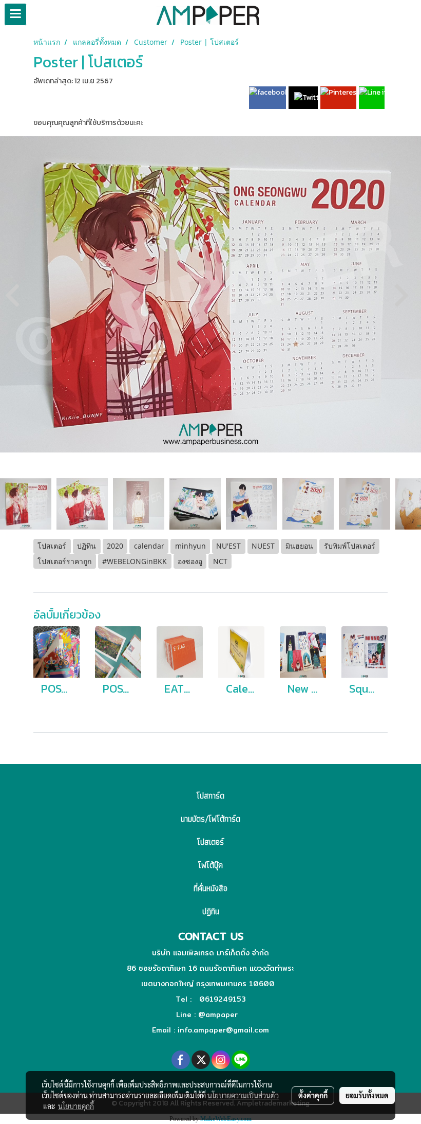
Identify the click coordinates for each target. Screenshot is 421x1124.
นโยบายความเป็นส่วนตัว (243, 1095)
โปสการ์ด (210, 795)
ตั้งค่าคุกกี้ (313, 1095)
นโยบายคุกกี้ (76, 1106)
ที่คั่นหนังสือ (210, 888)
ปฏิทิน (210, 911)
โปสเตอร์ (210, 842)
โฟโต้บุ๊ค (210, 865)
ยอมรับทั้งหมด (367, 1095)
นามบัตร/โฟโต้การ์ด (210, 818)
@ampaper (218, 1014)
